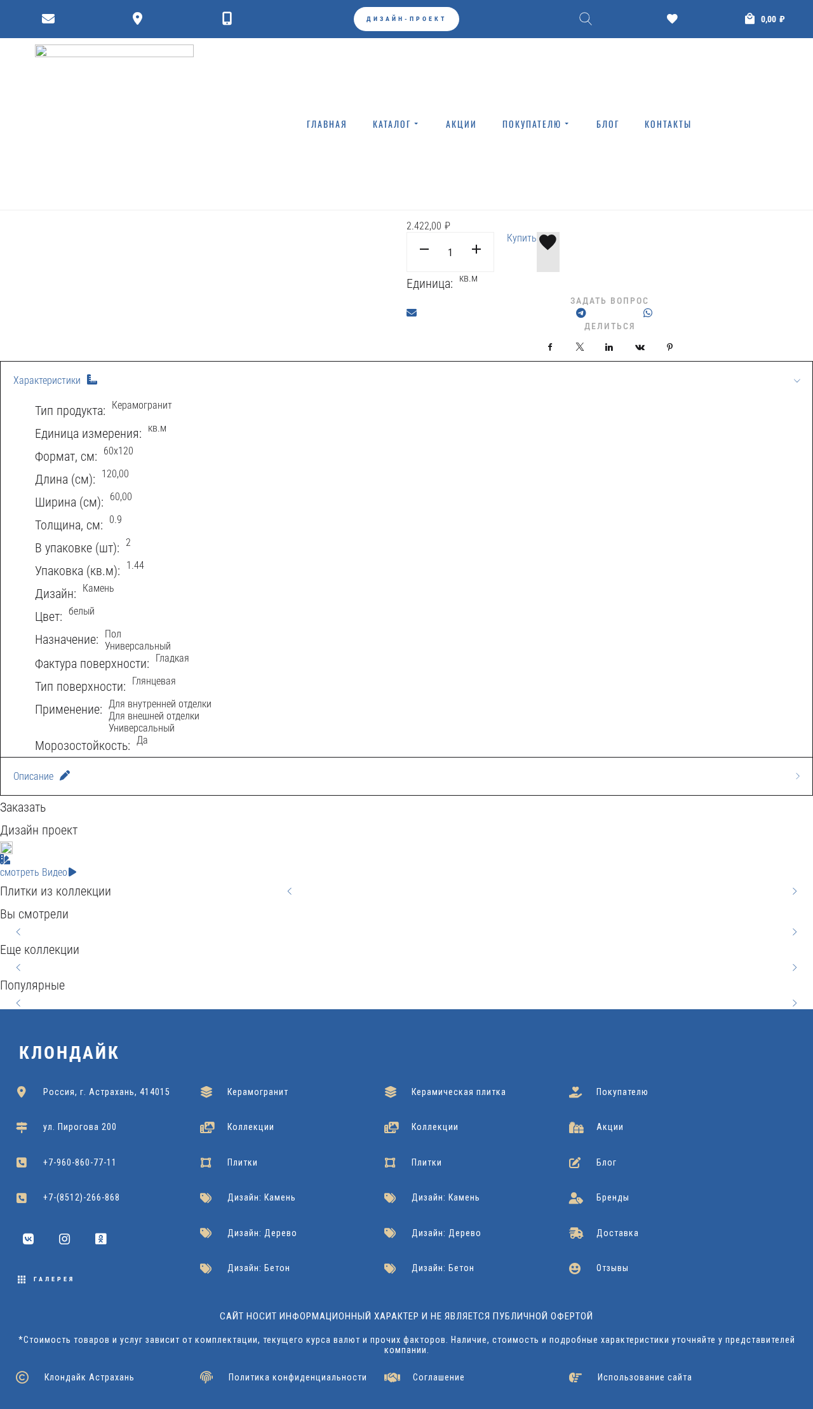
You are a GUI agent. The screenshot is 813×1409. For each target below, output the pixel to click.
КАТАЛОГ (392, 123)
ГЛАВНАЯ (327, 123)
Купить (522, 238)
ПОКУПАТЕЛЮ (531, 123)
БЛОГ (607, 123)
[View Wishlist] (675, 19)
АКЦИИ (461, 123)
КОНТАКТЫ (668, 123)
